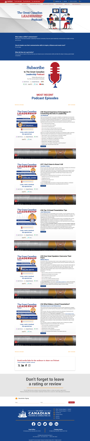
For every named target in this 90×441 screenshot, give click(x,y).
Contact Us (58, 412)
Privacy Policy (58, 414)
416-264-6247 (36, 436)
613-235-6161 (44, 436)
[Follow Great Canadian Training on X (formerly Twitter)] (19, 366)
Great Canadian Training (69, 313)
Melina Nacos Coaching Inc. (61, 281)
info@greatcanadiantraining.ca (45, 435)
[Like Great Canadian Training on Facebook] (26, 366)
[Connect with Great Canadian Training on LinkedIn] (22, 366)
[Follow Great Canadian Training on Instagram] (29, 366)
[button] (64, 1)
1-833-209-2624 (53, 436)
